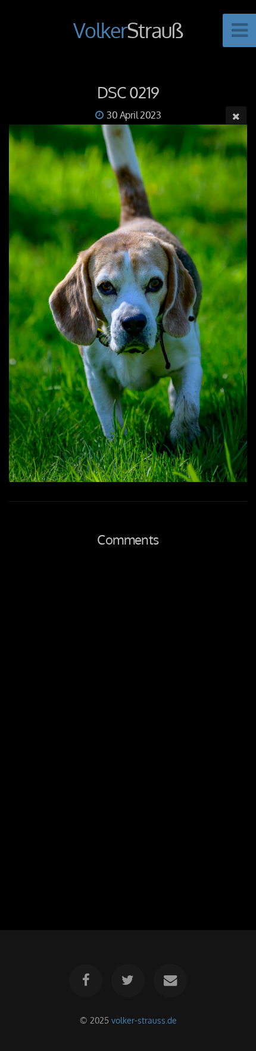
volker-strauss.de (144, 1020)
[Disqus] (128, 725)
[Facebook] (85, 980)
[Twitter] (128, 980)
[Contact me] (170, 980)
